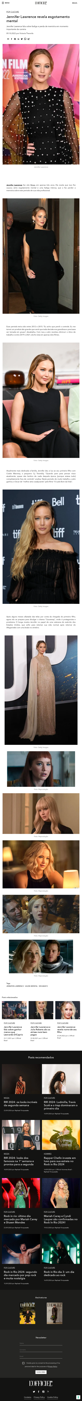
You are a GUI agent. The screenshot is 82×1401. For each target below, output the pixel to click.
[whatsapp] (25, 39)
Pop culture (12, 12)
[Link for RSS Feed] (48, 1392)
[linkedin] (18, 39)
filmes (32, 185)
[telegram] (28, 39)
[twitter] (21, 39)
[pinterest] (15, 39)
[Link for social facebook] (39, 1392)
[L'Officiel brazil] (41, 3)
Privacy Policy (52, 1366)
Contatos (27, 1397)
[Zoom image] (41, 256)
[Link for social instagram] (43, 1392)
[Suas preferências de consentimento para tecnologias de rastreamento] (78, 1397)
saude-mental (31, 986)
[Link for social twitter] (34, 1392)
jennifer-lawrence (15, 986)
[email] (8, 39)
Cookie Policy (52, 1397)
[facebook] (11, 39)
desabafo (43, 986)
